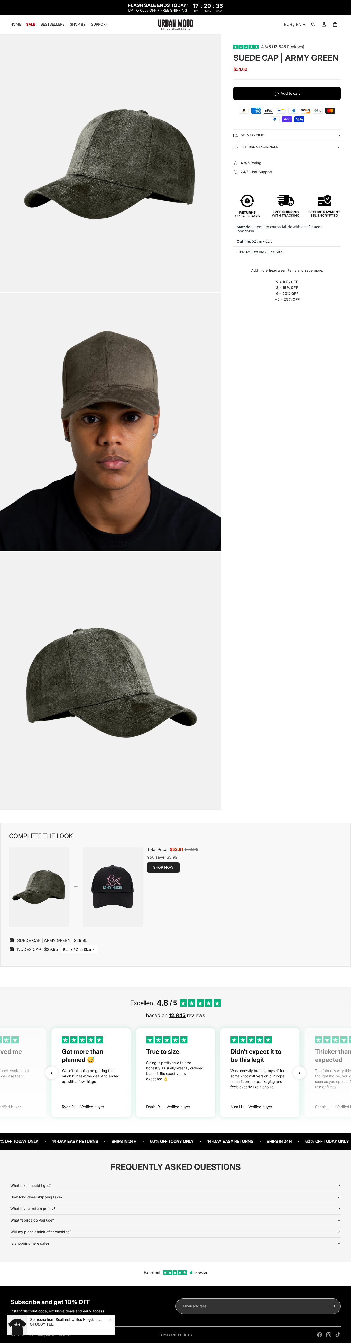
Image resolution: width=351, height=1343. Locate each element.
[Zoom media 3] (110, 681)
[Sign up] (333, 1306)
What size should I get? (30, 1185)
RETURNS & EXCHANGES (259, 147)
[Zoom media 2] (110, 422)
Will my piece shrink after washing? (40, 1232)
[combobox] (79, 949)
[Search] (313, 24)
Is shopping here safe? (29, 1243)
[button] (51, 1072)
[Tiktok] (338, 1335)
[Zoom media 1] (110, 163)
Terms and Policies (175, 1335)
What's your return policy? (32, 1208)
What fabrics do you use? (32, 1220)
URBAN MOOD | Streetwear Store (46, 1335)
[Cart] (335, 24)
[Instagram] (329, 1335)
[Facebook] (320, 1335)
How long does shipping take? (36, 1197)
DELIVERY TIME (252, 135)
